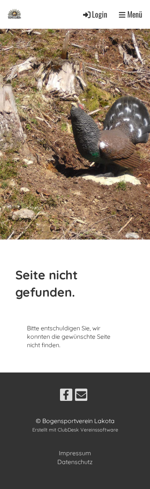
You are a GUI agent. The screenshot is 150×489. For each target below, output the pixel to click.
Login (99, 14)
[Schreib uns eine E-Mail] (81, 396)
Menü (133, 14)
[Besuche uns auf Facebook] (66, 396)
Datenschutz (75, 462)
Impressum (75, 453)
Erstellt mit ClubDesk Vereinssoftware (75, 430)
